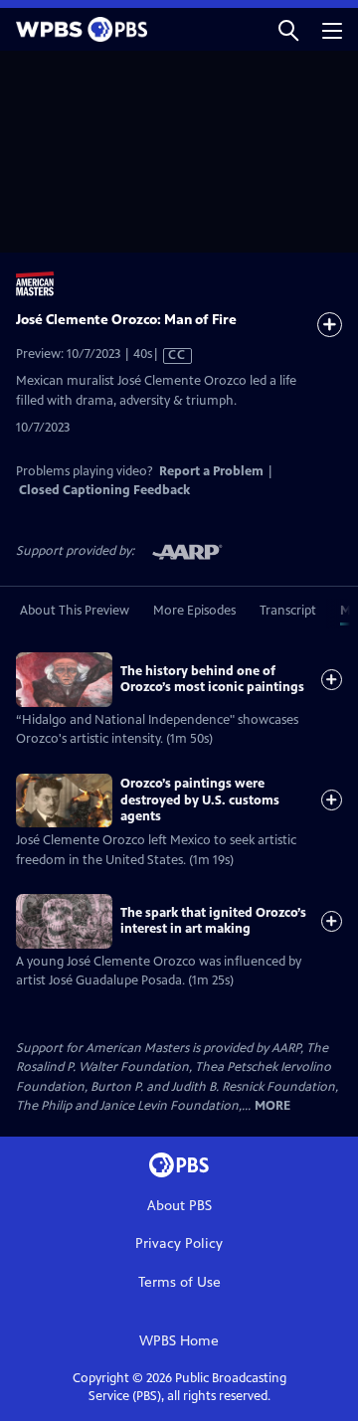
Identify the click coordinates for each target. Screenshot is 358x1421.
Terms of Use (179, 1282)
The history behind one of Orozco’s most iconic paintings (212, 679)
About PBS (179, 1205)
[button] (288, 29)
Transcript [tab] (288, 611)
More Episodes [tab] (194, 611)
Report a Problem (211, 471)
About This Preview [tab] (74, 611)
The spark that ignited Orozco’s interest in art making (213, 921)
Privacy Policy (179, 1243)
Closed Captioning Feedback (104, 490)
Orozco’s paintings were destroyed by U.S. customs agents (199, 800)
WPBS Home (179, 1340)
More (272, 1106)
